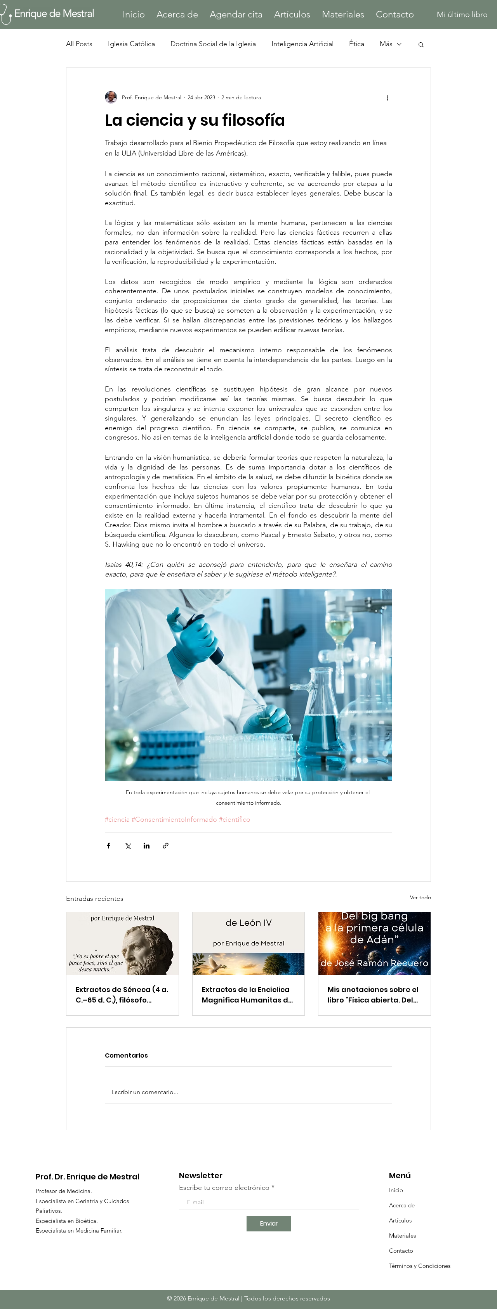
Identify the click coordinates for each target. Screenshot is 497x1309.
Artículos (400, 1220)
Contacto (401, 1250)
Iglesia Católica (131, 44)
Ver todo (420, 897)
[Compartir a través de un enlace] (165, 845)
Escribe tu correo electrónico (224, 1187)
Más (386, 44)
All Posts (79, 44)
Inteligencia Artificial (302, 44)
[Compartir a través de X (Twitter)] (127, 845)
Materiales (402, 1235)
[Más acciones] (387, 97)
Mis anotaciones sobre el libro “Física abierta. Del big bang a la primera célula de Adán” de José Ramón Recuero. (373, 995)
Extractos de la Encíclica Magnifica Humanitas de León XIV (247, 995)
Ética (356, 44)
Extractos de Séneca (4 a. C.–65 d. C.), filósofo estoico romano (122, 995)
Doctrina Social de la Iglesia (213, 44)
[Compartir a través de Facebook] (108, 845)
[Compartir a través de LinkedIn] (146, 845)
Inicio (396, 1190)
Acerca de (402, 1205)
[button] (421, 44)
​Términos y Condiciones (419, 1265)
